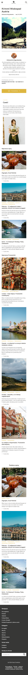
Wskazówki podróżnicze (8, 204)
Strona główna (5, 611)
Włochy (17, 202)
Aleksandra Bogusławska (8, 14)
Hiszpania (4, 639)
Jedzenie (4, 616)
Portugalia (10, 341)
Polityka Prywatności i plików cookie (10, 622)
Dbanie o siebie (6, 170)
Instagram (4, 645)
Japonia (4, 632)
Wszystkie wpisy (14, 74)
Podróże (4, 202)
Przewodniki (10, 202)
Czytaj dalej (6, 180)
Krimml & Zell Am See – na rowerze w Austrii (12, 82)
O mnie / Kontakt (6, 620)
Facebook (4, 647)
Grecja (4, 239)
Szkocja (17, 392)
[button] (14, 2)
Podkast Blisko (5, 618)
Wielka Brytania (14, 291)
